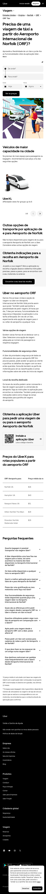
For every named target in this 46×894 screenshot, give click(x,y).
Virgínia (21, 15)
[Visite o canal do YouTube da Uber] (9, 850)
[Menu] (43, 4)
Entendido (37, 888)
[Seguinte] (40, 213)
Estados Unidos (9, 15)
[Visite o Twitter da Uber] (20, 850)
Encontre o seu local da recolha (18, 282)
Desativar (25, 888)
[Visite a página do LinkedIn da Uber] (4, 850)
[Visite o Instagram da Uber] (14, 850)
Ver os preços (11, 93)
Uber (5, 3)
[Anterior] (33, 213)
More (5, 57)
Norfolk (30, 15)
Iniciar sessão (24, 3)
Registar (36, 3)
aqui (38, 882)
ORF (37, 15)
